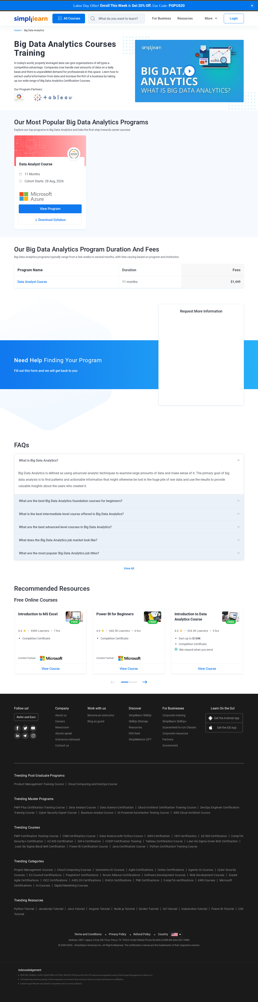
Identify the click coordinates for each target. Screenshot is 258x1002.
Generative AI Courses (110, 869)
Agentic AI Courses (200, 869)
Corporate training (173, 715)
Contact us (62, 745)
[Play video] (189, 71)
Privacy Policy (117, 934)
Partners (167, 739)
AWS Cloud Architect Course (191, 812)
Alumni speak (63, 733)
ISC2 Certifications (55, 880)
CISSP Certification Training (123, 841)
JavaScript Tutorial (50, 908)
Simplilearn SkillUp (140, 715)
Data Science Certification (117, 807)
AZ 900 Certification (214, 836)
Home (17, 30)
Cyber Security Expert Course (58, 812)
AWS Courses (206, 880)
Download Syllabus (52, 220)
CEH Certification (185, 836)
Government (170, 745)
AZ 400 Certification (60, 841)
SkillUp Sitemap (138, 721)
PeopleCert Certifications (82, 875)
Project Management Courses (33, 869)
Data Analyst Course (82, 807)
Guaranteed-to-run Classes (179, 727)
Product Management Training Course (39, 784)
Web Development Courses (207, 875)
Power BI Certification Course (88, 846)
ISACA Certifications (118, 880)
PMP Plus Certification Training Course (39, 807)
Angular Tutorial (99, 908)
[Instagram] (33, 735)
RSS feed (134, 733)
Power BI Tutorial (222, 908)
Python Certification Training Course (173, 846)
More (208, 18)
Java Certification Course (129, 846)
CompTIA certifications (178, 880)
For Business (161, 18)
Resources (185, 18)
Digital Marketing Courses (71, 885)
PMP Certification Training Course (36, 836)
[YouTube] (33, 728)
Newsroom (62, 727)
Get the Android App (226, 718)
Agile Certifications (141, 869)
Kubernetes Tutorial (194, 908)
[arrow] (129, 460)
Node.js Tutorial (124, 908)
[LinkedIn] (17, 735)
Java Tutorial (76, 908)
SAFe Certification (89, 841)
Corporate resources (175, 733)
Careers (60, 721)
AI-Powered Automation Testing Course (143, 812)
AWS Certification (158, 836)
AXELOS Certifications (86, 880)
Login (234, 18)
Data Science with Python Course (121, 836)
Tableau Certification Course (164, 841)
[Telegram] (25, 735)
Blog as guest (95, 721)
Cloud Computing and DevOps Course (92, 784)
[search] (91, 18)
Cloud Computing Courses (74, 869)
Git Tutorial (170, 908)
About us (61, 715)
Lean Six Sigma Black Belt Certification (40, 846)
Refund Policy (142, 934)
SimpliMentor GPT (140, 739)
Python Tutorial (24, 908)
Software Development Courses (164, 875)
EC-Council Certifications (45, 875)
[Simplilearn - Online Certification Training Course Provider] (31, 18)
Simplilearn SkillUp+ (174, 721)
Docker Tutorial (149, 908)
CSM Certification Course (79, 836)
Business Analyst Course (97, 812)
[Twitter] (25, 728)
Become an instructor (100, 715)
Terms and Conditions (88, 934)
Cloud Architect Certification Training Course (167, 807)
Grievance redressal (67, 739)
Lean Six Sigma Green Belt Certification (212, 841)
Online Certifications (171, 869)
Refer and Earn (26, 717)
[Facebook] (17, 728)
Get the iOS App (226, 727)
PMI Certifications (147, 880)
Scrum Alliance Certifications (121, 875)
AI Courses (43, 885)
